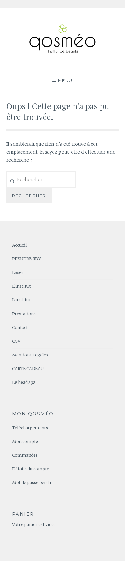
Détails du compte (30, 469)
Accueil (19, 245)
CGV (16, 341)
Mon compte (25, 441)
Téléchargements (30, 427)
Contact (20, 327)
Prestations (24, 313)
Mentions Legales (30, 355)
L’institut (21, 286)
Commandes (25, 455)
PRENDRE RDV (26, 258)
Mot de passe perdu (31, 482)
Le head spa (23, 382)
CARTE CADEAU (28, 368)
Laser (18, 272)
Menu (65, 80)
